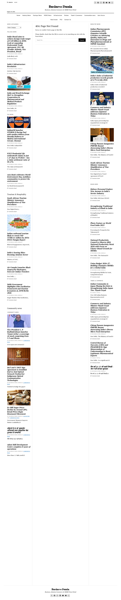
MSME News (47, 15)
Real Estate (54, 19)
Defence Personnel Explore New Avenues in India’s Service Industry (101, 191)
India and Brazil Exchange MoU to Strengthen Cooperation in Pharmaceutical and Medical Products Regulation (18, 98)
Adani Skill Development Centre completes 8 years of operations (18, 447)
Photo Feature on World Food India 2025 (100, 224)
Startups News (37, 15)
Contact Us (67, 19)
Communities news (89, 15)
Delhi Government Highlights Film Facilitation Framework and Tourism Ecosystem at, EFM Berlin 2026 (18, 288)
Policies (66, 15)
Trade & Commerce (76, 15)
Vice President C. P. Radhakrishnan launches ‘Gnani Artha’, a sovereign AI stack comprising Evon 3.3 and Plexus (18, 334)
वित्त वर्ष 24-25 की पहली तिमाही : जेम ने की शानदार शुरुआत (101, 368)
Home (15, 2)
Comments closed (12, 58)
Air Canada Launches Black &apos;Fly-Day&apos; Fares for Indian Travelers (18, 269)
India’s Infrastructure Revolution (16, 65)
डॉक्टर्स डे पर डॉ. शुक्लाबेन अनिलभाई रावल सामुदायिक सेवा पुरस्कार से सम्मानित (17, 430)
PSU (61, 19)
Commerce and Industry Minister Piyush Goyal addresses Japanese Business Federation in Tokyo (100, 111)
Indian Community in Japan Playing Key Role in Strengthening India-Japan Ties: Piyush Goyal (101, 287)
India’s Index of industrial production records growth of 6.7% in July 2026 (101, 78)
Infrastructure (58, 15)
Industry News (26, 15)
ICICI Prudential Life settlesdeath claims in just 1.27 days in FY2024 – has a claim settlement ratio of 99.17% (18, 157)
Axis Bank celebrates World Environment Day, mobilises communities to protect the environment (18, 178)
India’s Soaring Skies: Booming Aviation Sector (17, 253)
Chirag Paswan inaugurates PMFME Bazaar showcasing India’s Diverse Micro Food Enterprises (102, 147)
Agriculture (26, 416)
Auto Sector (101, 15)
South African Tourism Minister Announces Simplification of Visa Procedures (16, 201)
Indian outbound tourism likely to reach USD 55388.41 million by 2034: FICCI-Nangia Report (18, 236)
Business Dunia (60, 6)
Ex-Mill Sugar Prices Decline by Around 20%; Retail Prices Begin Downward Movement (17, 410)
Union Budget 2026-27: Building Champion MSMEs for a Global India (102, 265)
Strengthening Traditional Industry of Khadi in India (101, 207)
